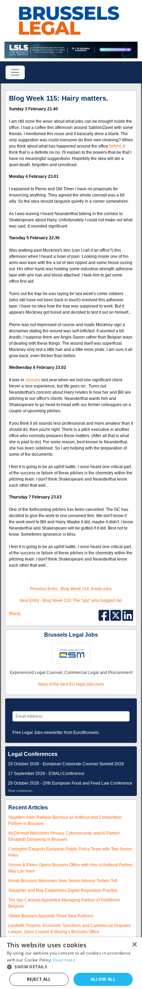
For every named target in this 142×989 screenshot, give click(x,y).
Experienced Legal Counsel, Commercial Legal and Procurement (71, 672)
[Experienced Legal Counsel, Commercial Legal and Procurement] (71, 652)
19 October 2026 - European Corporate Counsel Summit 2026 (66, 763)
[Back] (14, 613)
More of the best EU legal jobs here (71, 684)
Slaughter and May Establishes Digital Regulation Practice (63, 890)
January (32, 379)
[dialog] (71, 963)
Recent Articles (28, 807)
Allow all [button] (103, 979)
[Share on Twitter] (116, 615)
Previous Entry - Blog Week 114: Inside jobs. (71, 588)
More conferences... (21, 791)
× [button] (134, 944)
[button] (71, 966)
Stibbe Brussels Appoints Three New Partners (50, 916)
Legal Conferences (33, 754)
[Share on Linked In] (127, 615)
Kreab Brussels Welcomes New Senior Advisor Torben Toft (62, 880)
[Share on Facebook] (105, 615)
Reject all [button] (39, 979)
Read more (64, 960)
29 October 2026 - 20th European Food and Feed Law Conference (70, 783)
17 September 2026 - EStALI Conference (46, 773)
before (115, 146)
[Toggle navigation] (15, 72)
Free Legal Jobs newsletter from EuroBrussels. (56, 732)
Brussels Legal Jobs (71, 635)
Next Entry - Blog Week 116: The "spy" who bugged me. (71, 600)
